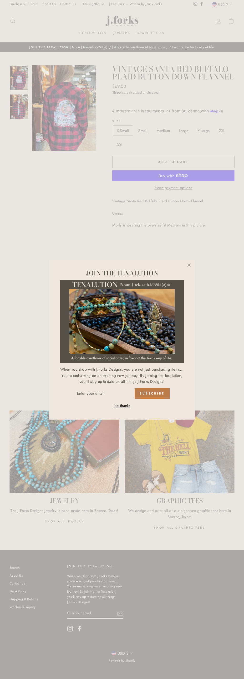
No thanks (122, 405)
